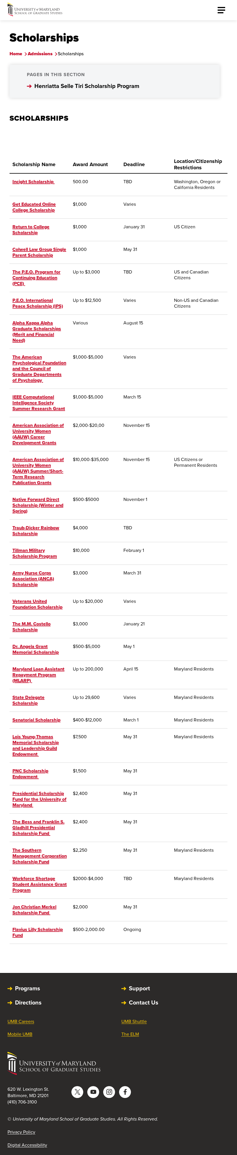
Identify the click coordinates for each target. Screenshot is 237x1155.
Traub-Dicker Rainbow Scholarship (35, 530)
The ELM (130, 1034)
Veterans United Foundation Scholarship (37, 604)
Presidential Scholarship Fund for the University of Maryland (39, 799)
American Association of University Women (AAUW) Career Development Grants (38, 434)
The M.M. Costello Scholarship (31, 626)
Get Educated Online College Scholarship (34, 207)
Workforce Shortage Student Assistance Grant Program (39, 884)
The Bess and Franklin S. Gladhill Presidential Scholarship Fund (38, 827)
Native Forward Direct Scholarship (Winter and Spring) (37, 505)
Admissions (40, 53)
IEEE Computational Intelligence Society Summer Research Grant (38, 403)
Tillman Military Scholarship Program (34, 553)
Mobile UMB (20, 1034)
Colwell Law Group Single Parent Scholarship (39, 252)
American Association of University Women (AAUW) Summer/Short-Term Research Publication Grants (38, 471)
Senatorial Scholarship (36, 720)
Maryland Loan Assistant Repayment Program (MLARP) (38, 675)
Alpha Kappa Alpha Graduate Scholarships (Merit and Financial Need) (36, 331)
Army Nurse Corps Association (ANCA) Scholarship (33, 579)
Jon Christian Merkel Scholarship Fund (34, 910)
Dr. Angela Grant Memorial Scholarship (35, 649)
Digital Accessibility (27, 1145)
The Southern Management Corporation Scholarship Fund (39, 856)
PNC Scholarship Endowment (30, 773)
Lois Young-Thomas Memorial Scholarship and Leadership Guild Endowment (35, 745)
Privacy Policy (21, 1132)
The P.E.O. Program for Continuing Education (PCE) (36, 278)
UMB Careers (21, 1021)
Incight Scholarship (33, 181)
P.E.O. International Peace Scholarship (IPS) (37, 303)
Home (16, 53)
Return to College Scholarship (30, 229)
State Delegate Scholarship (28, 700)
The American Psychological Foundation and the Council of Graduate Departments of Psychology (39, 368)
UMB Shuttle (134, 1021)
